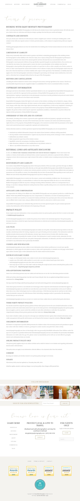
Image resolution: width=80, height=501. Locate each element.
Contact (49, 461)
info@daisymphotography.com (16, 215)
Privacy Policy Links (49, 312)
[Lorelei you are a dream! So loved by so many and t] (33, 392)
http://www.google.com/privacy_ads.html (29, 266)
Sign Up (65, 403)
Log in (47, 495)
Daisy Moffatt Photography (39, 493)
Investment (26, 4)
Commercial (62, 4)
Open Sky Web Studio (41, 495)
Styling (53, 4)
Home (29, 461)
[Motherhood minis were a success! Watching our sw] (73, 392)
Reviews (17, 4)
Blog (69, 4)
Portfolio (8, 4)
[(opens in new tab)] (13, 475)
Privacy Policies (19, 279)
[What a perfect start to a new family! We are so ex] (46, 392)
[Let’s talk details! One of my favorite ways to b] (20, 392)
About (14, 438)
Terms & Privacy (39, 461)
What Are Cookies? (65, 318)
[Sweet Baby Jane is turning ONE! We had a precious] (6, 392)
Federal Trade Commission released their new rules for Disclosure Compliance (34, 152)
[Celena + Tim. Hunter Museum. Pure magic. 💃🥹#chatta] (60, 392)
